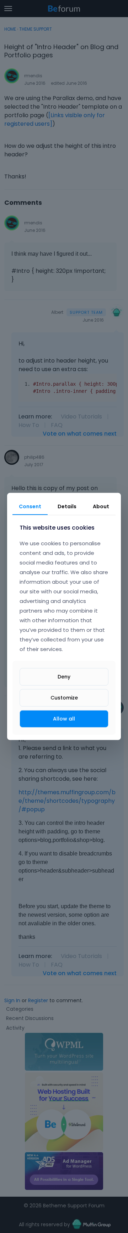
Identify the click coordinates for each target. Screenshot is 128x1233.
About (101, 506)
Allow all (64, 718)
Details (67, 506)
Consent (30, 506)
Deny (64, 676)
